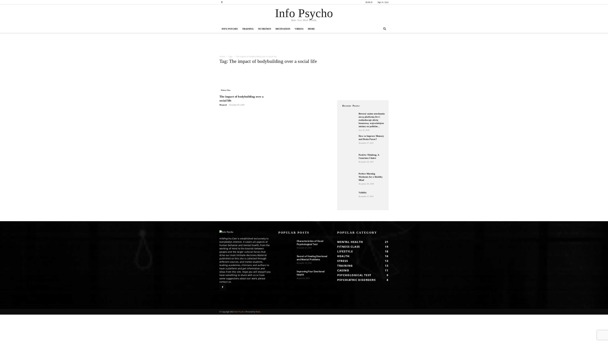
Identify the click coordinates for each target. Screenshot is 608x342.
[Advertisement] (57, 44)
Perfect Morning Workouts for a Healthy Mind (371, 177)
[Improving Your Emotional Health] (286, 275)
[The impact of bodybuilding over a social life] (245, 80)
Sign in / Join (383, 2)
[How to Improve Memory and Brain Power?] (348, 142)
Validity (363, 192)
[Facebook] (221, 2)
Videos (299, 29)
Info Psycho (230, 29)
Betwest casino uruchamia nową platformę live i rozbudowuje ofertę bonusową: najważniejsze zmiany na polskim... (372, 120)
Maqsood (223, 105)
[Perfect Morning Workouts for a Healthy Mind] (348, 180)
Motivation (283, 29)
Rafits (258, 312)
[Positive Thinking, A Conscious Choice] (348, 161)
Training (248, 29)
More (311, 29)
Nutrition (264, 29)
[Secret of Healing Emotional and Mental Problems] (286, 260)
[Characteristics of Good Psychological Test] (286, 245)
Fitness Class (226, 90)
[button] (385, 29)
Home (222, 56)
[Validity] (348, 199)
